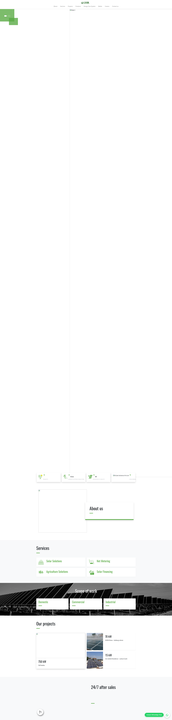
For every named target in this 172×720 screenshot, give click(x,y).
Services (62, 6)
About (55, 6)
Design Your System (89, 6)
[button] (163, 243)
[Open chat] (167, 715)
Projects (70, 6)
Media (100, 6)
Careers (107, 6)
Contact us (115, 6)
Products (78, 6)
